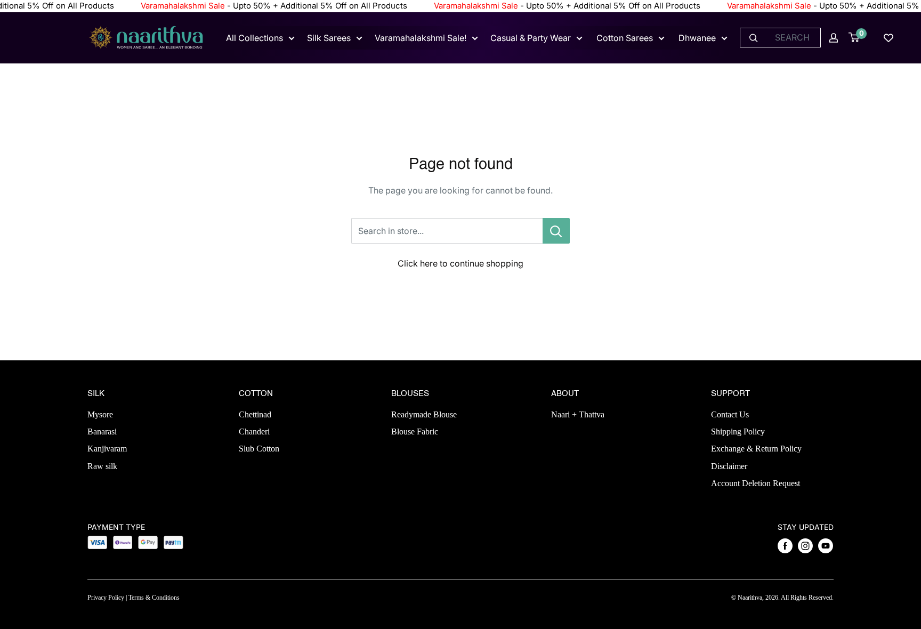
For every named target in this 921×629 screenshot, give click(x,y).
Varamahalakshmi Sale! (420, 38)
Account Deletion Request (755, 483)
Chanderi (254, 431)
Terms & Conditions (154, 597)
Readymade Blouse (424, 414)
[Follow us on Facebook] (785, 545)
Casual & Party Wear (530, 38)
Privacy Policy (105, 597)
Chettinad (255, 414)
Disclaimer (729, 466)
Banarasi (102, 431)
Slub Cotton (259, 448)
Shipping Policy (738, 431)
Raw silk (102, 466)
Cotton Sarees (624, 38)
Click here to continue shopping (460, 263)
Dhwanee (697, 38)
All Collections (254, 38)
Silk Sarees (329, 38)
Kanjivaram (107, 448)
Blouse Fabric (414, 431)
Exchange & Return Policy (756, 448)
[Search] (753, 37)
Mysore (100, 414)
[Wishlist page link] (888, 38)
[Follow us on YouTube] (825, 545)
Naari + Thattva (577, 414)
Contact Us (730, 414)
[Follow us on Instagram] (805, 545)
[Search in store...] (556, 231)
